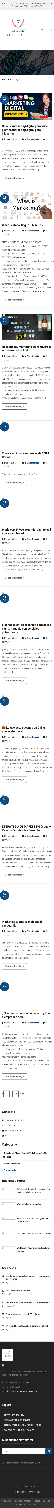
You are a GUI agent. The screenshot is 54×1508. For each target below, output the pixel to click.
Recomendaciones (12, 1163)
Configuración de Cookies (25, 1504)
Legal (17, 1492)
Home (4, 79)
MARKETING (18, 1415)
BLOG (38, 1425)
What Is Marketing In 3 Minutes (22, 225)
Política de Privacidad (22, 1501)
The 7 (34, 1486)
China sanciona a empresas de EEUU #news (34, 1233)
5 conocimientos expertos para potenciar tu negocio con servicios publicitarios (27, 628)
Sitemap (24, 1492)
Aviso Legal (6, 1501)
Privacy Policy (35, 1492)
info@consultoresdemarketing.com (22, 1391)
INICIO (7, 1415)
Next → (23, 1093)
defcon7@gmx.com (13, 1130)
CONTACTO (9, 1430)
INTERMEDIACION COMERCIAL (19, 1425)
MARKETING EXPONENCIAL (17, 1420)
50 (15, 1093)
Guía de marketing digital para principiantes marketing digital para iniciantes (26, 129)
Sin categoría (33, 139)
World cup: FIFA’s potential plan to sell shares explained (27, 1326)
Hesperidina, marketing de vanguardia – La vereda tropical (28, 1302)
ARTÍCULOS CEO (26, 1430)
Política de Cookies (42, 1501)
